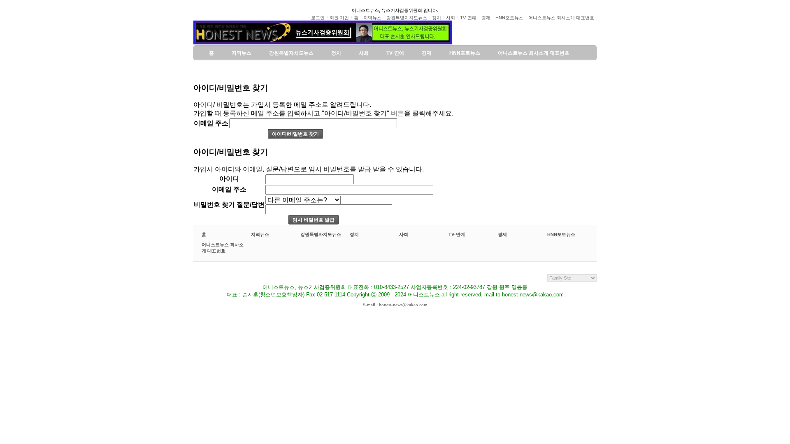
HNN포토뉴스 (561, 234)
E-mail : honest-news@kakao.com (395, 304)
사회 (403, 234)
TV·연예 (456, 234)
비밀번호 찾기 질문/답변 (229, 204)
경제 (502, 234)
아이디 (229, 178)
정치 (354, 234)
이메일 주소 (211, 123)
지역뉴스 (260, 234)
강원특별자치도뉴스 (320, 234)
